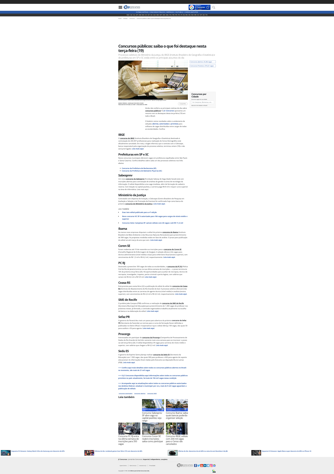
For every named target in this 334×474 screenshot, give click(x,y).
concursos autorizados (125, 393)
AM (140, 15)
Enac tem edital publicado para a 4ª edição (139, 212)
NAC (128, 15)
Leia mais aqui (138, 149)
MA (158, 15)
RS (189, 15)
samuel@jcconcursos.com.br (135, 103)
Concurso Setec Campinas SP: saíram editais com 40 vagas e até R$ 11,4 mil (152, 223)
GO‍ (154, 15)
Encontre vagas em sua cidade (199, 99)
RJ (183, 15)
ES (151, 15)
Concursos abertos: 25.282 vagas (201, 62)
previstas (174, 124)
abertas (155, 124)
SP (201, 15)
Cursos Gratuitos (191, 12)
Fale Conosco (133, 465)
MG (167, 15)
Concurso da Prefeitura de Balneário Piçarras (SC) (142, 171)
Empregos (170, 12)
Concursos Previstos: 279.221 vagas (202, 66)
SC (198, 15)
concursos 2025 (152, 393)
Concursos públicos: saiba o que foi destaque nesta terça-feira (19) (154, 18)
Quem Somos (123, 465)
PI (181, 15)
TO (206, 15)
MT (161, 15)
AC (131, 15)
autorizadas (164, 124)
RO (192, 15)
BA (143, 15)
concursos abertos (139, 393)
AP (137, 15)
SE (203, 15)
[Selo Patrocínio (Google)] (199, 7)
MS (164, 15)
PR (176, 15)
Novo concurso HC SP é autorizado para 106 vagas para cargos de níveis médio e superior (154, 217)
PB (173, 15)
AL (134, 15)
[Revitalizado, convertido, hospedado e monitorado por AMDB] (214, 471)
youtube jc (179, 12)
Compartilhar (183, 103)
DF (149, 15)
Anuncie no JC (142, 465)
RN (187, 15)
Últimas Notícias (142, 12)
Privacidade (152, 465)
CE (146, 15)
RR (195, 15)
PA (170, 15)
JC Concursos (168, 111)
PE (179, 15)
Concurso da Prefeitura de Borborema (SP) (139, 168)
